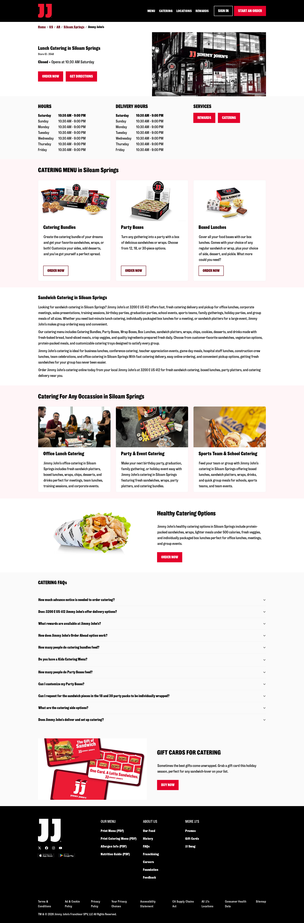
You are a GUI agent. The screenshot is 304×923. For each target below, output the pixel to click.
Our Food (149, 831)
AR (58, 27)
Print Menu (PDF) (112, 831)
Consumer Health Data (235, 904)
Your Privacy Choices (119, 904)
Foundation (150, 869)
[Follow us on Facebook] (46, 848)
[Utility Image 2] (67, 855)
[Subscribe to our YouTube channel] (60, 848)
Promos (190, 831)
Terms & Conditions (44, 904)
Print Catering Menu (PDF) (119, 838)
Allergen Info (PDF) (114, 846)
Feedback (149, 877)
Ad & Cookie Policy (72, 904)
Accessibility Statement (148, 904)
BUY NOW (167, 785)
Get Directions (81, 76)
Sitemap (261, 901)
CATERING (166, 11)
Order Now (50, 76)
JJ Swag (190, 846)
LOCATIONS (184, 11)
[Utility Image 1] (46, 855)
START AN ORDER (250, 11)
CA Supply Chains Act (183, 904)
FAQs (146, 846)
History (148, 838)
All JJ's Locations (207, 904)
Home (42, 27)
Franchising (151, 854)
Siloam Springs (74, 27)
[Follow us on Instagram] (53, 848)
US (51, 27)
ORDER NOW (55, 271)
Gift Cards (192, 838)
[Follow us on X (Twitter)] (39, 848)
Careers (148, 862)
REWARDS (202, 11)
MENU (151, 11)
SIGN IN (223, 11)
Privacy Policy (95, 904)
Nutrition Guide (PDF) (115, 854)
